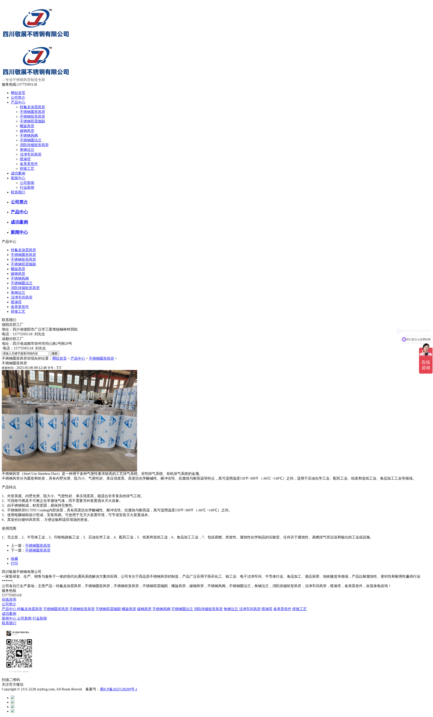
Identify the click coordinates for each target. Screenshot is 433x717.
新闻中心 (18, 178)
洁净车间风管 (30, 154)
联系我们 (18, 192)
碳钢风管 (27, 131)
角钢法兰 (27, 150)
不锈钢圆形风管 (32, 112)
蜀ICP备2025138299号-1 (118, 689)
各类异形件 (29, 164)
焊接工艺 (27, 168)
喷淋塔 (25, 159)
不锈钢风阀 (29, 135)
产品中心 (18, 102)
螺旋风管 (27, 126)
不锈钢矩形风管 (32, 116)
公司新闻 (27, 183)
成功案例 (18, 173)
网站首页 (18, 93)
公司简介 (18, 97)
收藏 (14, 559)
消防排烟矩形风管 (34, 145)
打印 (14, 563)
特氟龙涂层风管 (32, 107)
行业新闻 (27, 187)
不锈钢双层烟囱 (32, 121)
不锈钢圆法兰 (30, 140)
